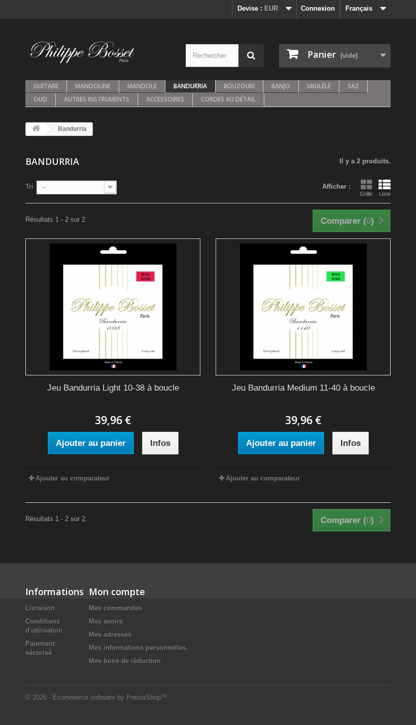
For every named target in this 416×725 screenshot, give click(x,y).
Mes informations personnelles (137, 647)
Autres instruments (96, 99)
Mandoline (93, 86)
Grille (366, 194)
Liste (385, 194)
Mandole (142, 86)
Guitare (45, 86)
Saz (353, 86)
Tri (29, 186)
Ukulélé (319, 86)
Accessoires (165, 99)
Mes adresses (110, 634)
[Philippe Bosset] (81, 51)
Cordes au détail (228, 99)
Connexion (318, 8)
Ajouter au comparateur (73, 478)
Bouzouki (239, 86)
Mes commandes (115, 608)
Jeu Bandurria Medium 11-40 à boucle (303, 388)
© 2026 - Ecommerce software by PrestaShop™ (96, 697)
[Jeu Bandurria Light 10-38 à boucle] (112, 307)
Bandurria (190, 86)
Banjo (280, 86)
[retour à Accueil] (36, 129)
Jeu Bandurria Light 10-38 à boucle (113, 388)
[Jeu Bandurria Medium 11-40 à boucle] (303, 307)
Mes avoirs (106, 621)
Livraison (40, 608)
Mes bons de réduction (125, 661)
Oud (40, 99)
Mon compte (117, 591)
